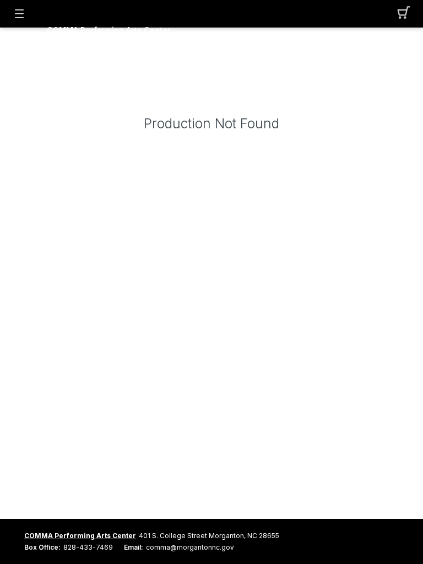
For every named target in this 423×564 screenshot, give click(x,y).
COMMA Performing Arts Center (109, 30)
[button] (404, 13)
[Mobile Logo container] (211, 19)
